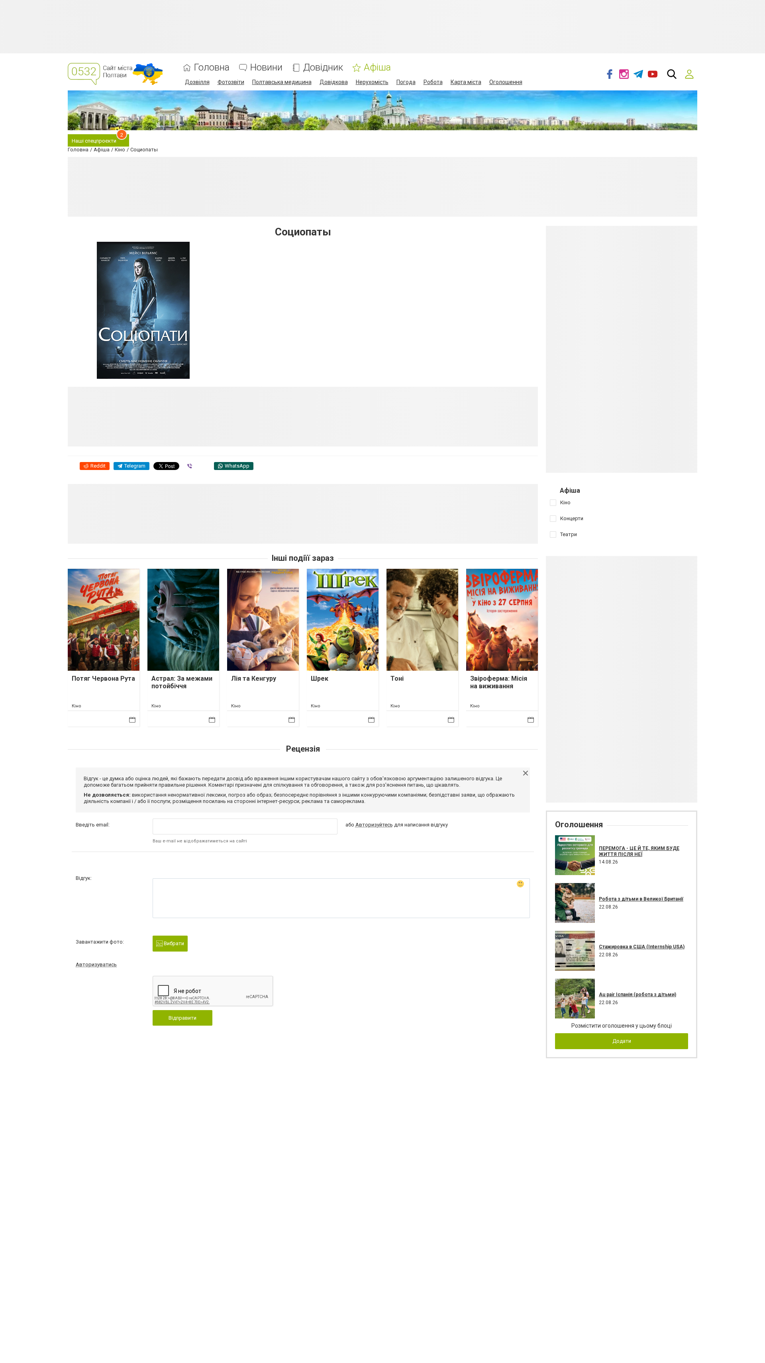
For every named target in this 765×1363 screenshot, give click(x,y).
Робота (433, 82)
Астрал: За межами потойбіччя (181, 682)
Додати (621, 1041)
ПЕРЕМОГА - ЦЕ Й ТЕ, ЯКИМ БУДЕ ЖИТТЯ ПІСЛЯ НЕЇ (639, 851)
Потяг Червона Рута (103, 678)
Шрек (319, 678)
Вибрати (173, 943)
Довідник (323, 67)
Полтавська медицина (282, 82)
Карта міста (466, 82)
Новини (266, 67)
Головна (212, 67)
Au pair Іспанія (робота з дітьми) (637, 994)
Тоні (397, 678)
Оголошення (505, 82)
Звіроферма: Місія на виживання (498, 682)
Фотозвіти (231, 82)
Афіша (377, 67)
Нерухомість (372, 82)
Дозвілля (197, 82)
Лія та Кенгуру (253, 678)
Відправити (182, 1018)
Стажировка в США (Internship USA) (642, 947)
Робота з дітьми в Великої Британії (641, 899)
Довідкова (334, 82)
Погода (406, 82)
